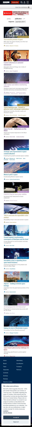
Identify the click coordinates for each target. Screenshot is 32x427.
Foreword (19, 366)
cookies (5, 411)
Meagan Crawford (14, 333)
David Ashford (13, 222)
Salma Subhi (7, 93)
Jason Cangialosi (14, 71)
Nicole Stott (12, 136)
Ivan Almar (12, 313)
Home (4, 360)
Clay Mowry (12, 268)
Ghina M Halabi (13, 115)
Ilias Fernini (12, 92)
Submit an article (7, 382)
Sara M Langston (22, 115)
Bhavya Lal (12, 158)
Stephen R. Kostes (14, 45)
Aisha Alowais (14, 93)
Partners (18, 369)
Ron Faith (12, 245)
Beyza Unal (12, 356)
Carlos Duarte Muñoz (15, 179)
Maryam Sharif (22, 93)
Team (4, 366)
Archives (5, 375)
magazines (11, 22)
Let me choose (7, 412)
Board (4, 363)
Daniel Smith (13, 292)
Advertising (19, 360)
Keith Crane (19, 158)
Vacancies (6, 369)
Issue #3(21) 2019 (23, 37)
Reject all (16, 422)
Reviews (5, 378)
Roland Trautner (13, 200)
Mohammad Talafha (21, 92)
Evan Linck (12, 159)
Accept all (16, 417)
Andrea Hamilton (20, 136)
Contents (5, 372)
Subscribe (15, 2)
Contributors (19, 363)
